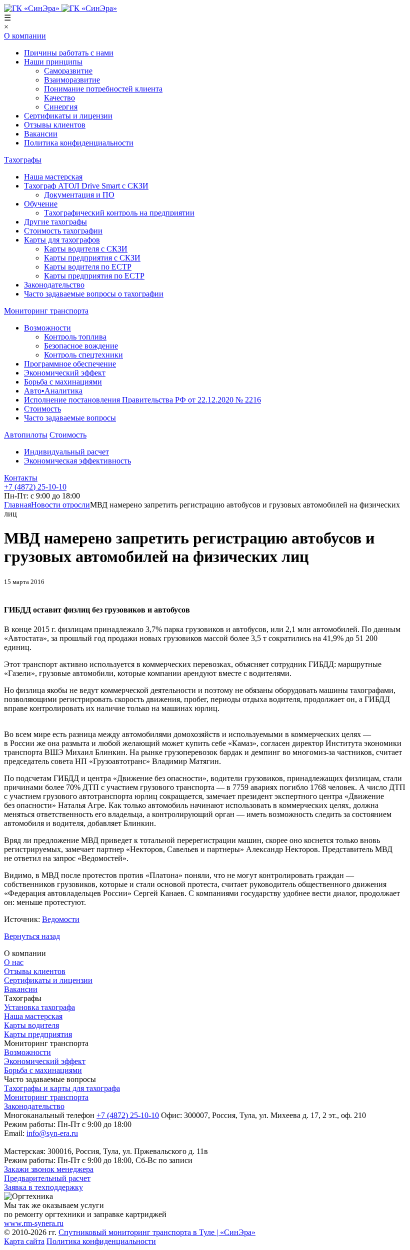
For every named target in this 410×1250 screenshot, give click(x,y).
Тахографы (23, 160)
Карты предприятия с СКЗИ (92, 258)
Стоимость (42, 408)
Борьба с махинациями (63, 382)
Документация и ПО (79, 194)
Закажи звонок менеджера (49, 1169)
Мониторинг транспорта (46, 310)
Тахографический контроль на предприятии (119, 212)
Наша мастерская (53, 176)
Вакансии (41, 134)
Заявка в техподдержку (43, 1187)
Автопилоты (26, 434)
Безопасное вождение (81, 346)
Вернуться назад (32, 936)
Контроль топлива (75, 336)
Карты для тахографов (62, 240)
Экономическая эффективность (77, 460)
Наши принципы (53, 62)
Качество (59, 98)
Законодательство (54, 284)
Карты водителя (31, 1025)
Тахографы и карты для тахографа (62, 1088)
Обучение (41, 204)
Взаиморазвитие (72, 80)
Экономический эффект (65, 372)
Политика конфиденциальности (79, 142)
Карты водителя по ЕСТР (88, 266)
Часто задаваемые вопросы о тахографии (94, 294)
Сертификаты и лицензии (68, 116)
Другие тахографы (55, 222)
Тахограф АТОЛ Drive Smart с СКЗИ (86, 186)
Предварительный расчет (47, 1178)
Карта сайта (24, 1241)
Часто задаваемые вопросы (70, 418)
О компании (25, 36)
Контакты (21, 478)
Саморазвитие (68, 70)
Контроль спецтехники (83, 354)
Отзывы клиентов (55, 124)
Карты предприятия (38, 1034)
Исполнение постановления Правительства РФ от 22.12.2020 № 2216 (142, 400)
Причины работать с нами (69, 52)
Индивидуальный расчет (66, 452)
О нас (14, 962)
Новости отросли (60, 504)
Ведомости (61, 919)
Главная (17, 504)
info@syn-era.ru (52, 1133)
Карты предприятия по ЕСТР (94, 276)
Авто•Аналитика (53, 390)
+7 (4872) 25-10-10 (127, 1115)
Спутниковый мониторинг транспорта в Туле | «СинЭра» (157, 1232)
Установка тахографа (39, 1007)
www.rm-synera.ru (34, 1223)
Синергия (61, 106)
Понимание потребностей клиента (103, 88)
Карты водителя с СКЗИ (86, 248)
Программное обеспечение (70, 364)
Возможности (47, 328)
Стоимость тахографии (63, 230)
